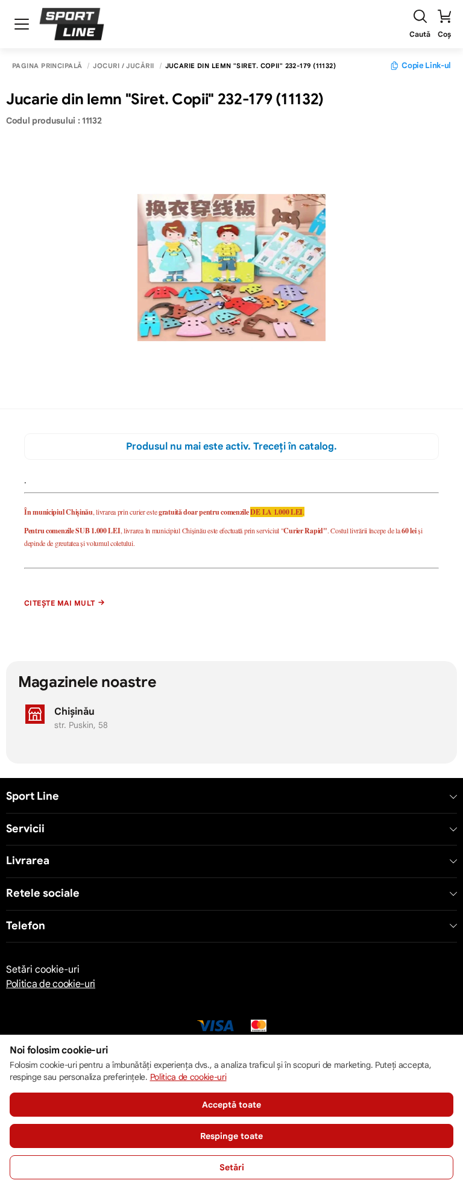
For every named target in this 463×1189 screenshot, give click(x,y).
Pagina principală (47, 66)
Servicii (25, 829)
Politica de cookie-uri (50, 984)
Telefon (25, 926)
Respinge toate (231, 1136)
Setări (231, 1167)
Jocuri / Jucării (123, 66)
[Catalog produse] (21, 24)
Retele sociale (43, 893)
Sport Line (32, 796)
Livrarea (27, 861)
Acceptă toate (231, 1104)
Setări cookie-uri (43, 970)
